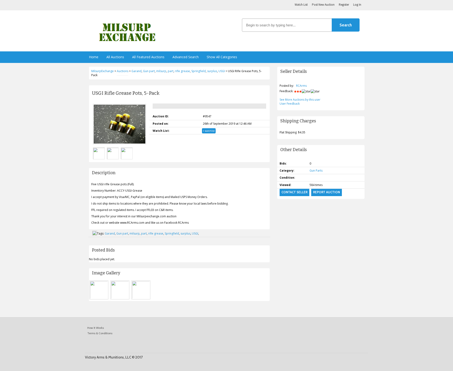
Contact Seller (294, 192)
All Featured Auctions (148, 57)
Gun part (122, 233)
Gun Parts (316, 171)
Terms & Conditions (99, 333)
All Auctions (115, 57)
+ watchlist (209, 130)
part (144, 233)
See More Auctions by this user (300, 100)
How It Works (95, 328)
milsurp (135, 233)
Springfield (172, 233)
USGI (195, 233)
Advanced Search (185, 57)
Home (93, 57)
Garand (110, 233)
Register (344, 5)
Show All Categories (222, 57)
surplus (185, 233)
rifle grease (155, 233)
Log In (357, 5)
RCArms (301, 86)
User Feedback (290, 104)
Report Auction (326, 192)
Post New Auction (323, 5)
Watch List (301, 5)
